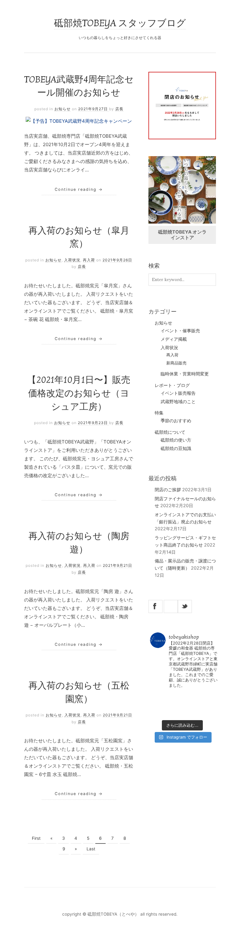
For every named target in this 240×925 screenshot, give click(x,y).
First (36, 838)
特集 (159, 412)
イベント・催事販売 (180, 330)
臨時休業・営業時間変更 (185, 373)
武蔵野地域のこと (178, 401)
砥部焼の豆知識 (176, 448)
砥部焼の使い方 (176, 440)
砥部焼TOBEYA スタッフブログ (120, 23)
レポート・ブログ (172, 385)
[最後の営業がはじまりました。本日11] (198, 696)
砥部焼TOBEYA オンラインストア (182, 234)
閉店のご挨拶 (168, 489)
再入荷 (89, 260)
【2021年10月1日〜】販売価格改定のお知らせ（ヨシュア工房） (78, 393)
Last (91, 848)
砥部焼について (170, 432)
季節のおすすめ (176, 420)
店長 (119, 108)
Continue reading (79, 189)
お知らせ (62, 108)
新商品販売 (176, 363)
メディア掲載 (174, 339)
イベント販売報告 (178, 393)
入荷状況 (72, 260)
